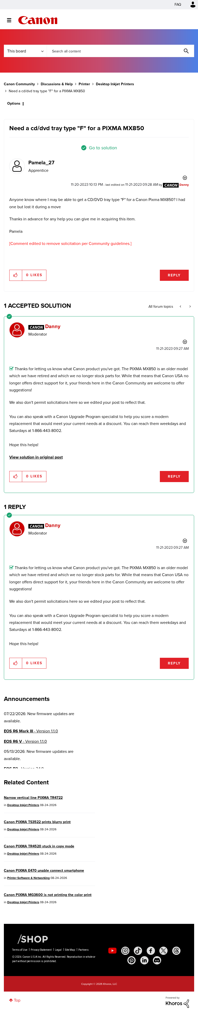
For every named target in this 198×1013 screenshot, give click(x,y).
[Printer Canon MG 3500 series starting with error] (189, 307)
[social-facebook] (151, 951)
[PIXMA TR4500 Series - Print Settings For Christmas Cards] (180, 307)
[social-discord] (157, 960)
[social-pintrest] (131, 960)
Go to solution (103, 147)
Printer (84, 84)
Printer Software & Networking (28, 878)
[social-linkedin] (144, 960)
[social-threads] (176, 951)
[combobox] (120, 51)
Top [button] (17, 1000)
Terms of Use (19, 949)
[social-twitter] (163, 951)
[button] (16, 275)
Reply (174, 275)
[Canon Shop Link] (30, 939)
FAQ (178, 4)
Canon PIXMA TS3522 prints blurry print (37, 822)
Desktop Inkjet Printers (115, 84)
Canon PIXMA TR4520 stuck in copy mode (39, 846)
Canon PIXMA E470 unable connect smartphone (44, 870)
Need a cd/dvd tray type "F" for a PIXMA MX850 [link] (47, 91)
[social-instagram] (125, 951)
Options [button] (13, 103)
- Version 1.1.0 (31, 731)
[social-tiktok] (138, 951)
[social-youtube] (112, 951)
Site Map (70, 949)
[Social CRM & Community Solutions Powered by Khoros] (177, 1002)
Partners (83, 949)
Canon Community (37, 20)
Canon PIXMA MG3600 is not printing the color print (48, 895)
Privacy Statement (41, 949)
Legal (58, 949)
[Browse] (11, 20)
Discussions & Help (57, 84)
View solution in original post (36, 457)
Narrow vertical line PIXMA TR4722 (33, 797)
